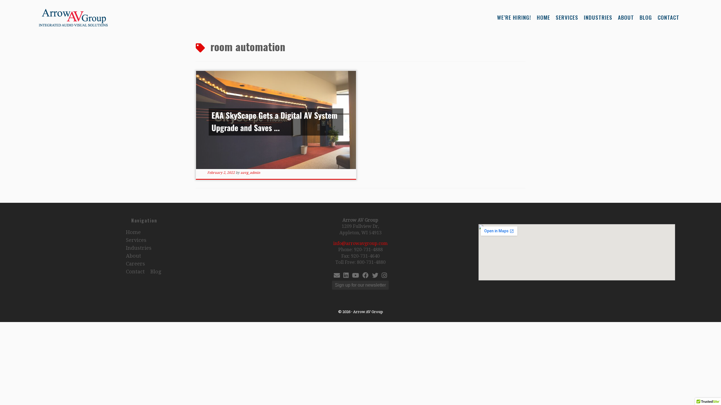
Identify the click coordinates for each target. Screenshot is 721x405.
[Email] (337, 276)
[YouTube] (355, 276)
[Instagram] (384, 276)
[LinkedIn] (346, 276)
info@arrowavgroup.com (360, 243)
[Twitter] (375, 276)
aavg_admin (250, 173)
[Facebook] (365, 276)
